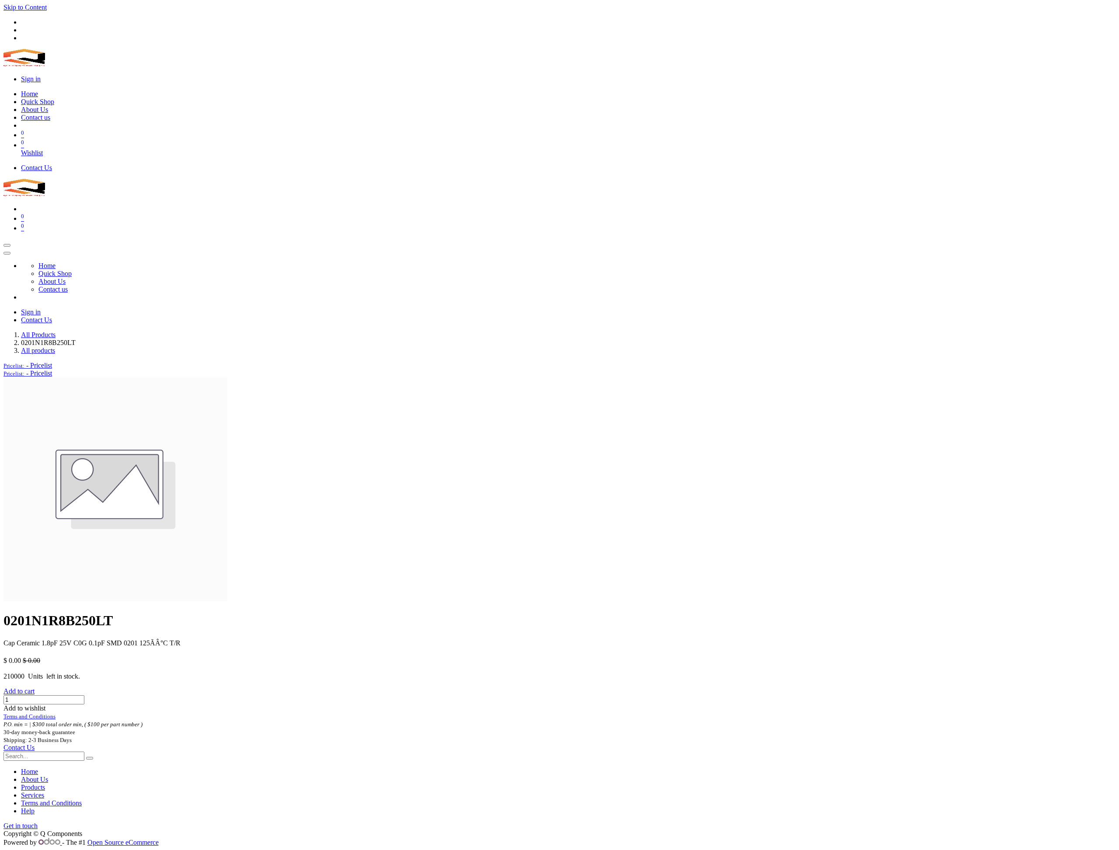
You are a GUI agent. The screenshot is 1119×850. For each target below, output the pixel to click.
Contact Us (36, 167)
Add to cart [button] (19, 691)
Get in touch (20, 825)
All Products (38, 334)
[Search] (89, 758)
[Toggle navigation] (6, 245)
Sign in (31, 79)
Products (33, 787)
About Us (34, 779)
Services (32, 795)
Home (29, 771)
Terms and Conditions (51, 803)
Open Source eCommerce (123, 842)
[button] (27, 365)
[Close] (6, 253)
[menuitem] (29, 94)
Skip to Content (25, 7)
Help (28, 811)
